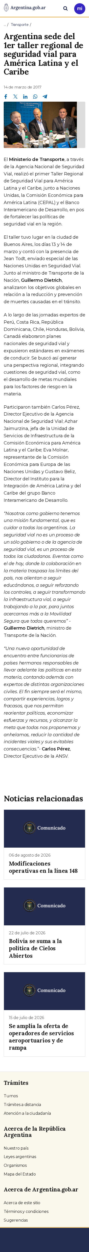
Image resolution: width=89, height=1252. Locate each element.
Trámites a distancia (22, 1104)
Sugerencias (16, 1220)
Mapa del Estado (20, 1174)
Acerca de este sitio (22, 1202)
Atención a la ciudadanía (27, 1113)
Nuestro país (16, 1148)
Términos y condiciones (26, 1211)
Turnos (11, 1096)
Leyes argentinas (20, 1156)
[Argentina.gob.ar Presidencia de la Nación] (25, 8)
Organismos (15, 1165)
